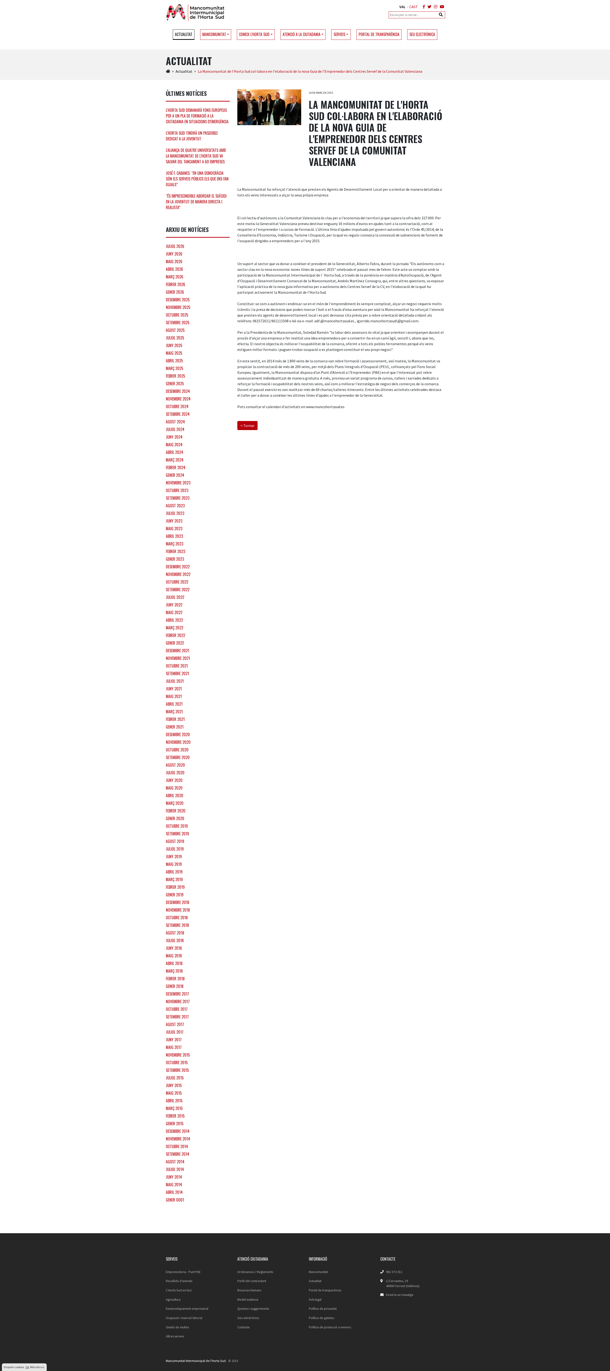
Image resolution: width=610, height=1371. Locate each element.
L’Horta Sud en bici (179, 1290)
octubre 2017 (177, 1009)
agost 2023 (175, 505)
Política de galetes (321, 1318)
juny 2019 (174, 856)
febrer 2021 (175, 719)
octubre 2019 (177, 826)
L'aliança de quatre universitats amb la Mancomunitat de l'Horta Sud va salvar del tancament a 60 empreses (196, 155)
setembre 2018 (177, 925)
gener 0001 (175, 1200)
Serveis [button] (339, 34)
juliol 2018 (175, 940)
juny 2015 (174, 1085)
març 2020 (174, 803)
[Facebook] (423, 7)
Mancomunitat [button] (214, 34)
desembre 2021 (177, 650)
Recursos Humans (249, 1290)
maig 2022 (174, 612)
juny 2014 (174, 1177)
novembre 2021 (178, 658)
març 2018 (174, 971)
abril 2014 (174, 1192)
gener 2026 (175, 292)
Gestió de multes (177, 1327)
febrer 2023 (175, 551)
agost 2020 (175, 765)
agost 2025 (175, 330)
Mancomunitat (318, 1272)
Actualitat (183, 34)
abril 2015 (174, 1101)
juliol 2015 (175, 1078)
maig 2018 (174, 956)
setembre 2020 (178, 757)
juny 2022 (174, 605)
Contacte (243, 1327)
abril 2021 (174, 704)
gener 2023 (175, 559)
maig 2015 (174, 1093)
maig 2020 (174, 788)
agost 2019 (175, 841)
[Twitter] (428, 7)
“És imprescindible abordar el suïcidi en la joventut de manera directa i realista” (196, 201)
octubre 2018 (177, 917)
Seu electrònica (422, 34)
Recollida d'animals (179, 1281)
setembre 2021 (177, 673)
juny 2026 (174, 254)
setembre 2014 (177, 1154)
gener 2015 (174, 1123)
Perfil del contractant (251, 1281)
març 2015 (174, 1108)
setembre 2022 (177, 589)
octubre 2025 (177, 315)
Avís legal (315, 1299)
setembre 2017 (177, 1017)
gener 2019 (174, 895)
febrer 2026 (175, 284)
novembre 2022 (178, 574)
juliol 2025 (175, 338)
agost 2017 (175, 1024)
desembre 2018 (177, 902)
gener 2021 (174, 727)
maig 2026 (174, 261)
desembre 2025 (178, 300)
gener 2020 (175, 818)
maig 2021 (174, 696)
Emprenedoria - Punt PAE (183, 1272)
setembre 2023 (177, 498)
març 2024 (174, 460)
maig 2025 (174, 353)
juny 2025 (174, 345)
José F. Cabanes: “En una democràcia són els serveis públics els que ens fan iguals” (197, 178)
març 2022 (174, 628)
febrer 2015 (175, 1116)
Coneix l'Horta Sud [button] (254, 34)
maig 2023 (174, 528)
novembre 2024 (178, 399)
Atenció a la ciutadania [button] (301, 34)
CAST (413, 6)
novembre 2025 (178, 307)
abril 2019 (174, 872)
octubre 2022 (177, 582)
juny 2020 (174, 780)
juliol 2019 (175, 849)
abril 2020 (174, 795)
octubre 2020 (177, 750)
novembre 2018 (178, 910)
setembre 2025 (177, 322)
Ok (27, 1367)
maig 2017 (174, 1047)
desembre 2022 (178, 567)
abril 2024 (174, 452)
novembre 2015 (178, 1055)
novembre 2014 (178, 1139)
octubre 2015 (177, 1062)
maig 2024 (174, 444)
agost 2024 (175, 422)
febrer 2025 (175, 376)
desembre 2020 (178, 734)
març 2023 (174, 544)
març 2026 (174, 277)
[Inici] (168, 71)
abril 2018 (174, 963)
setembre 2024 (178, 414)
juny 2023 (174, 521)
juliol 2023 (175, 513)
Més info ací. (37, 1367)
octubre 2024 (177, 406)
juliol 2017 (174, 1032)
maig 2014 (174, 1184)
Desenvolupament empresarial (187, 1308)
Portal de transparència (379, 34)
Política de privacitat (323, 1308)
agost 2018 (175, 933)
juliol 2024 (175, 429)
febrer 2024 (175, 467)
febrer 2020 (175, 811)
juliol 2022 (175, 597)
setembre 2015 (177, 1070)
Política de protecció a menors (330, 1327)
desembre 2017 (177, 994)
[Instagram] (434, 7)
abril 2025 (174, 361)
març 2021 (174, 711)
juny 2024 (174, 437)
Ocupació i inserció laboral (184, 1318)
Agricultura (173, 1299)
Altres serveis (175, 1336)
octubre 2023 (177, 490)
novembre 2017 (178, 1001)
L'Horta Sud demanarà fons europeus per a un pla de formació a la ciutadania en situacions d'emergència (197, 115)
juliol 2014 (175, 1169)
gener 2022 (175, 643)
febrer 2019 (175, 887)
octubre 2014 (177, 1146)
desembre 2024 (178, 391)
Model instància (247, 1299)
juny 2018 (174, 948)
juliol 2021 (175, 681)
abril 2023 (174, 536)
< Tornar (247, 425)
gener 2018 (174, 986)
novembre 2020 (178, 742)
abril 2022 (174, 620)
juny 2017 (174, 1039)
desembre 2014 (177, 1131)
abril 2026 (174, 269)
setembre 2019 (177, 834)
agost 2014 (175, 1162)
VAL (402, 6)
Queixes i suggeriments (253, 1308)
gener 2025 (175, 383)
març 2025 (174, 368)
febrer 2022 (175, 635)
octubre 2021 (177, 666)
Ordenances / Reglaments (255, 1272)
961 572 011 (394, 1272)
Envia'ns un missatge (399, 1295)
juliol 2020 (175, 772)
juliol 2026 (175, 246)
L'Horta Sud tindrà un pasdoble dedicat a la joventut (192, 136)
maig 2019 (174, 864)
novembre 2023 (178, 483)
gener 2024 (175, 475)
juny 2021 (174, 689)
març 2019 (174, 879)
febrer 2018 (175, 978)
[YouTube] (441, 7)
